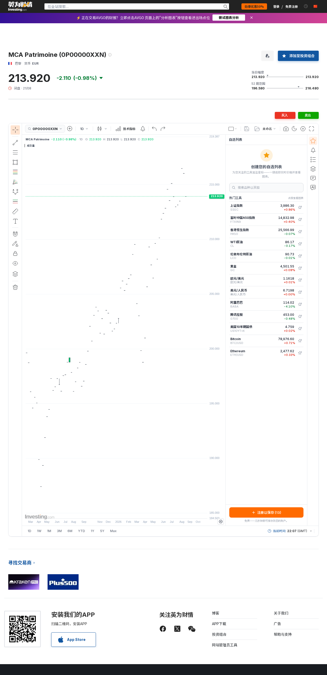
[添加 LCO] (299, 256)
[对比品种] (70, 129)
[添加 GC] (299, 268)
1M (49, 531)
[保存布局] (246, 129)
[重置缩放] (137, 512)
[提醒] (313, 150)
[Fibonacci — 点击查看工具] (15, 172)
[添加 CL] (299, 244)
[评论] (313, 178)
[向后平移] (123, 512)
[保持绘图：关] (15, 243)
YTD (81, 531)
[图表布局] (233, 129)
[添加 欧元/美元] (299, 280)
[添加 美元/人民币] (299, 292)
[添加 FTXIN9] (299, 219)
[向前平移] (130, 512)
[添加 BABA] (299, 304)
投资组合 (219, 634)
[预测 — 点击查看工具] (15, 201)
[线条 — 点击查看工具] (15, 142)
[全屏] (311, 129)
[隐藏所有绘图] (15, 263)
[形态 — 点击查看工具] (15, 191)
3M (59, 531)
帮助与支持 (283, 634)
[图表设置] (303, 129)
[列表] (313, 159)
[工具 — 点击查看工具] (15, 211)
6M (69, 531)
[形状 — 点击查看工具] (15, 162)
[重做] (163, 129)
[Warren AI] (313, 187)
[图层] (15, 274)
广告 (277, 624)
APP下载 (219, 624)
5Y (102, 531)
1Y (92, 531)
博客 (215, 613)
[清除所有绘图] (15, 287)
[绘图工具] (23, 329)
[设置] (221, 521)
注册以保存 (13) (269, 512)
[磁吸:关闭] (15, 234)
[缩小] (110, 512)
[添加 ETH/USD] (299, 353)
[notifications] (306, 6)
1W (39, 531)
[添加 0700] (299, 316)
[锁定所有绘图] (15, 253)
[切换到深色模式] (294, 129)
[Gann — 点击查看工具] (15, 182)
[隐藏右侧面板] (223, 330)
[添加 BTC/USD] (299, 340)
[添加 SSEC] (299, 207)
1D (29, 531)
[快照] (286, 129)
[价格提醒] (143, 129)
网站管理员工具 (224, 645)
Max (113, 531)
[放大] (116, 512)
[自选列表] (313, 141)
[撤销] (154, 129)
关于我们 (281, 613)
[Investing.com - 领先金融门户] (20, 6)
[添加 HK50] (299, 231)
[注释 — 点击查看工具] (15, 221)
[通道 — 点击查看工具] (15, 152)
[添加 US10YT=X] (299, 328)
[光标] (15, 130)
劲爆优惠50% (254, 6)
